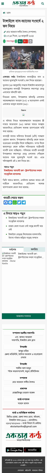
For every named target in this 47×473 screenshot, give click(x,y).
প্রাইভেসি (28, 470)
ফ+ (20, 41)
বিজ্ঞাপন (23, 110)
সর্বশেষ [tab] (12, 249)
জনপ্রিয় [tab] (34, 249)
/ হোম (8, 12)
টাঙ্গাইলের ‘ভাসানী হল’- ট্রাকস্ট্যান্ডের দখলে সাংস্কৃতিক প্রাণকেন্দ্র (30, 257)
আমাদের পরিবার (37, 470)
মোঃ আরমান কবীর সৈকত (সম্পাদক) (21, 32)
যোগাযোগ (21, 470)
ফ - (25, 41)
